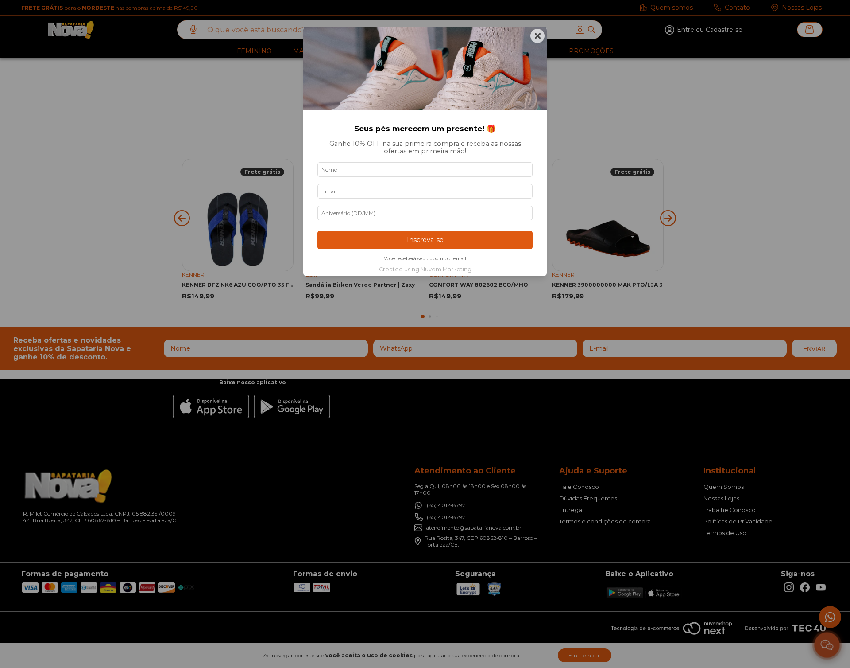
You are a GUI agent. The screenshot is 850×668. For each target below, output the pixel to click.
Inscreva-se (425, 240)
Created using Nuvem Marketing (425, 269)
